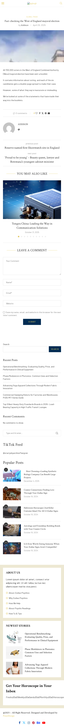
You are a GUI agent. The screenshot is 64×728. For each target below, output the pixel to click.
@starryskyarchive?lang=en (15, 453)
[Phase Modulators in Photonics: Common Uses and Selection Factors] (14, 652)
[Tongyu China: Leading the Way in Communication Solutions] (32, 199)
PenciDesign (8, 715)
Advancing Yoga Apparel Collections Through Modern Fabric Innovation (38, 668)
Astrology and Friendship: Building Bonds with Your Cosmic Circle (42, 527)
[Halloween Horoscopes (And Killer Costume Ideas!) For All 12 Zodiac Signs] (12, 512)
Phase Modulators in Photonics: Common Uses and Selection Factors (40, 652)
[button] (5, 208)
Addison (24, 25)
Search (6, 344)
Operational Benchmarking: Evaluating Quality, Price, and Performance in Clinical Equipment (41, 637)
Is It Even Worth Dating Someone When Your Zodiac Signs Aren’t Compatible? (41, 545)
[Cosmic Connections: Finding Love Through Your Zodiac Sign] (12, 494)
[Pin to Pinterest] (46, 113)
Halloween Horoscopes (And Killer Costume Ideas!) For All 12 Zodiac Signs (41, 509)
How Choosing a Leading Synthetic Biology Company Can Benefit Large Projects (40, 474)
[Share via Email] (49, 113)
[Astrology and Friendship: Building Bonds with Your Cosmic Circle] (12, 530)
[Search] (61, 3)
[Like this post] (36, 113)
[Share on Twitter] (43, 113)
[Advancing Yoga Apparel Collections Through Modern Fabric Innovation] (14, 668)
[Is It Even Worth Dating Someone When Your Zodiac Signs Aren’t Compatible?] (12, 548)
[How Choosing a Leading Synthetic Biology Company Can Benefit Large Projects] (12, 476)
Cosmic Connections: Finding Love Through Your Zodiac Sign (39, 491)
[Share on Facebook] (39, 113)
